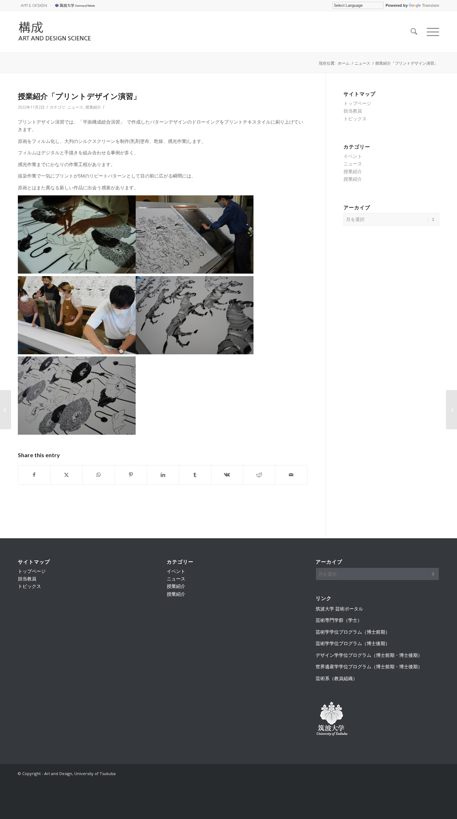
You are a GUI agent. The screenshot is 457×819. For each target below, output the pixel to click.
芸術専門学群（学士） (339, 620)
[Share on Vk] (227, 474)
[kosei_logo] (63, 32)
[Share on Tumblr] (195, 474)
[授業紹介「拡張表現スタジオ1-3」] (451, 409)
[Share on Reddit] (259, 474)
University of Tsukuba (76, 5)
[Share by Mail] (291, 474)
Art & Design (32, 5)
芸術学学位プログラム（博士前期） (353, 632)
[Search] (414, 32)
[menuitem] (34, 5)
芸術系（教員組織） (336, 678)
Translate (430, 5)
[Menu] (430, 32)
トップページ (357, 103)
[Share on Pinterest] (131, 474)
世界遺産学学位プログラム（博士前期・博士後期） (369, 666)
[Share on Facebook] (34, 474)
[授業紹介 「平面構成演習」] (5, 409)
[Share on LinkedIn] (163, 474)
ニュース (75, 107)
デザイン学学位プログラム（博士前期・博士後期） (369, 655)
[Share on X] (66, 474)
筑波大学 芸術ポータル (339, 608)
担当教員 (352, 111)
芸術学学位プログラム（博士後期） (353, 643)
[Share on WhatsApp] (99, 474)
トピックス (355, 118)
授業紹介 (93, 107)
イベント (352, 156)
